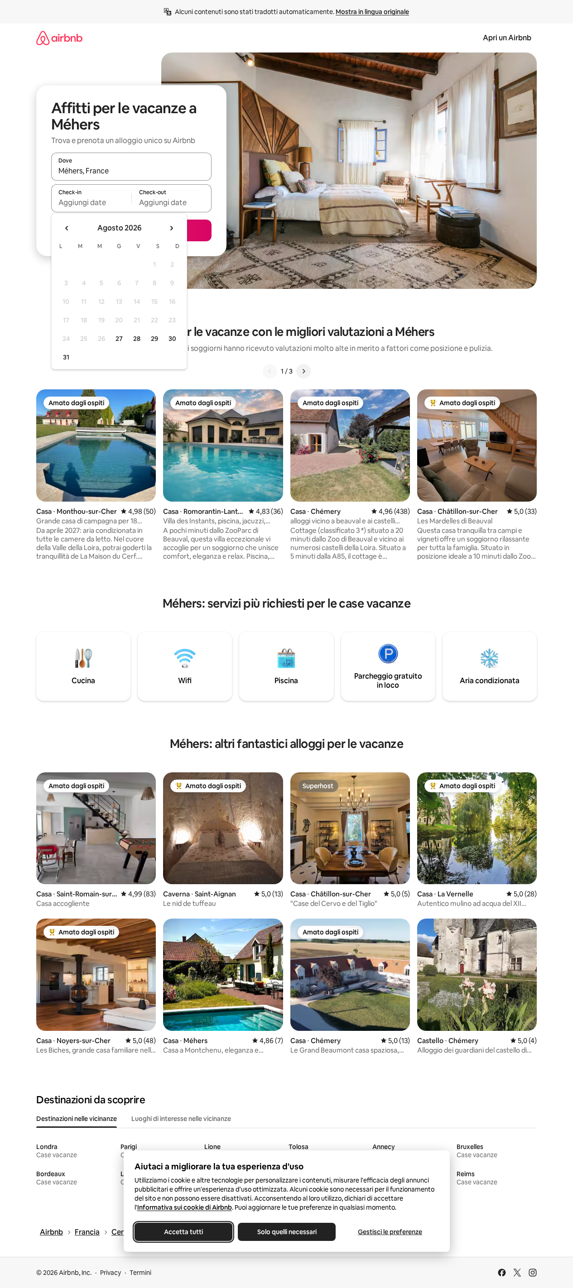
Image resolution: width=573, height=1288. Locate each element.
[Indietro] (270, 371)
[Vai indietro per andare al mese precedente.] (67, 228)
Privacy (110, 1273)
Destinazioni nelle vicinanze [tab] (76, 1119)
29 (154, 339)
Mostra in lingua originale (372, 12)
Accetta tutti (183, 1232)
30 (172, 339)
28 (136, 339)
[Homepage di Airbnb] (59, 38)
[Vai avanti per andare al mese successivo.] (171, 228)
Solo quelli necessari (286, 1232)
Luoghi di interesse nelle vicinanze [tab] (181, 1119)
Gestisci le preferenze (390, 1232)
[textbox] (91, 202)
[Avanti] (303, 371)
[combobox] (131, 170)
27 (119, 339)
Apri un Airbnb (507, 38)
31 (66, 357)
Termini (140, 1273)
